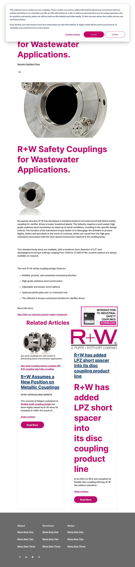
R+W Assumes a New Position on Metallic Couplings (40, 382)
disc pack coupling (30, 366)
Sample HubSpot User (28, 64)
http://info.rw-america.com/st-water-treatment (42, 314)
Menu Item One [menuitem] (25, 532)
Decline (115, 34)
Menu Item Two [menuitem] (25, 539)
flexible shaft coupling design (36, 404)
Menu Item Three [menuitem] (26, 546)
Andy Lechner (28, 416)
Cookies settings (72, 34)
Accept (94, 34)
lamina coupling (48, 366)
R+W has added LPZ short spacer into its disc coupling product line (91, 365)
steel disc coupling (44, 369)
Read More (32, 425)
